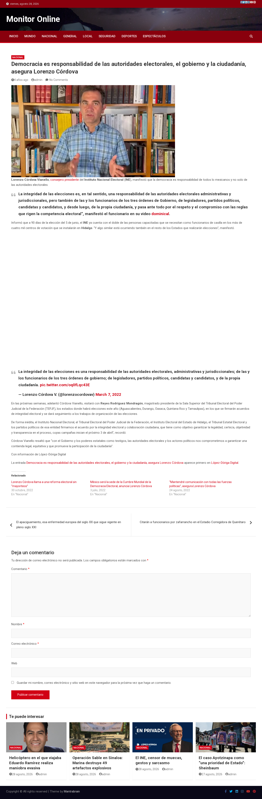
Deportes (129, 36)
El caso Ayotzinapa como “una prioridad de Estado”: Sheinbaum (222, 762)
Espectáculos (154, 36)
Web (14, 663)
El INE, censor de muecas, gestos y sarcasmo (159, 760)
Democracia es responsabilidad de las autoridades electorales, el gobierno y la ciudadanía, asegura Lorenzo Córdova (104, 463)
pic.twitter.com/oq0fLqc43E (65, 385)
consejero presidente (64, 180)
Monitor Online (33, 19)
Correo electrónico (25, 644)
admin (38, 79)
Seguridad (107, 36)
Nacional (49, 36)
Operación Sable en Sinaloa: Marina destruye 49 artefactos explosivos (97, 762)
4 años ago (21, 79)
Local (88, 36)
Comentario (20, 569)
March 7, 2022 (108, 394)
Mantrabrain (72, 791)
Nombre (17, 624)
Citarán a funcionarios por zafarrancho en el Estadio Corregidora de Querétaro (193, 522)
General (70, 36)
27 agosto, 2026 (212, 774)
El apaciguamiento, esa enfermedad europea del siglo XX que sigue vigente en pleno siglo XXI (68, 524)
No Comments (58, 79)
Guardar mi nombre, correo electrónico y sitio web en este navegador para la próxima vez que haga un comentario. (94, 683)
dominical (160, 213)
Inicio (13, 36)
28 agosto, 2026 (22, 774)
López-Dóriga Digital (224, 463)
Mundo (30, 36)
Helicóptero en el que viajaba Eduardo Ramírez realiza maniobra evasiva (35, 762)
